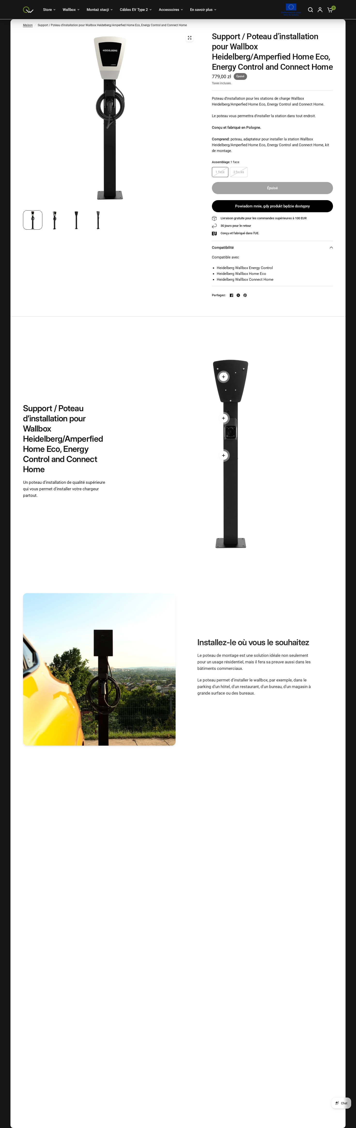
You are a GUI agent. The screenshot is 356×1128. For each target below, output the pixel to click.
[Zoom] (189, 37)
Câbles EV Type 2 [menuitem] (134, 10)
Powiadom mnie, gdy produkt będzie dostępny (272, 206)
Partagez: (219, 295)
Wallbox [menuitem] (69, 10)
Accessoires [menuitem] (169, 10)
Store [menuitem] (47, 10)
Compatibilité (223, 247)
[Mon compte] (320, 9)
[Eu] (291, 9)
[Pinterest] (245, 295)
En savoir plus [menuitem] (201, 10)
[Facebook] (231, 295)
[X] (238, 295)
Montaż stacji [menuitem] (98, 10)
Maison (28, 25)
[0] (329, 9)
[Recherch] (310, 9)
